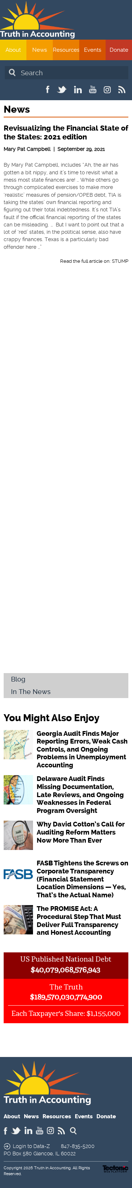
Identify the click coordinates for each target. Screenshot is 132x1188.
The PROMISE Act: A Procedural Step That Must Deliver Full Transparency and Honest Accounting (79, 921)
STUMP (120, 261)
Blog (18, 679)
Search (12, 72)
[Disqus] (66, 379)
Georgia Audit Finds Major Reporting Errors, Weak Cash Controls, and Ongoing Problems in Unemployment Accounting (82, 749)
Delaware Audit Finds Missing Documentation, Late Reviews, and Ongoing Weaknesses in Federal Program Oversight (80, 794)
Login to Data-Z (31, 1146)
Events (92, 50)
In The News (31, 691)
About (13, 50)
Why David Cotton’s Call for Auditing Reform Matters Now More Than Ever (81, 832)
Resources (66, 50)
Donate (119, 50)
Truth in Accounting (52, 1168)
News (39, 50)
